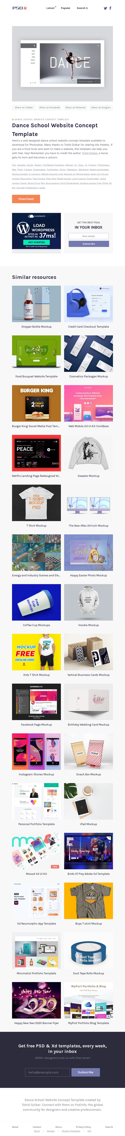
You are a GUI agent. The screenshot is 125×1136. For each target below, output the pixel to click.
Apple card (95, 174)
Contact (37, 1127)
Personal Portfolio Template (36, 824)
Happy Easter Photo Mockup (88, 575)
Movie (37, 1131)
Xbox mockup (39, 178)
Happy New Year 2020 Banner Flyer (36, 1023)
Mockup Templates (71, 1131)
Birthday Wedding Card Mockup (88, 724)
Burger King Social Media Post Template (36, 426)
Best (54, 178)
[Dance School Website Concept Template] (62, 63)
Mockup (51, 1131)
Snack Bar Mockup (88, 774)
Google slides (93, 178)
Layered (16, 178)
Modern (38, 165)
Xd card (104, 174)
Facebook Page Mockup (36, 724)
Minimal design (83, 174)
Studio (42, 187)
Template (21, 165)
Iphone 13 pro (34, 183)
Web (14, 169)
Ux (75, 165)
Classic (23, 183)
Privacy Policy (83, 1127)
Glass (48, 178)
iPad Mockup (88, 824)
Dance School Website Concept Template (42, 119)
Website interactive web (52, 174)
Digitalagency (32, 187)
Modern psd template (99, 169)
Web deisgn (83, 169)
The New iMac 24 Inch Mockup (88, 525)
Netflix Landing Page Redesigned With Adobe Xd (36, 476)
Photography (103, 165)
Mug (43, 183)
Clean (80, 165)
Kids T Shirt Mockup (36, 675)
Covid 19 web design (69, 183)
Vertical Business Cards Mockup (89, 675)
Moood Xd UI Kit (36, 874)
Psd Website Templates (53, 165)
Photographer (39, 169)
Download (26, 199)
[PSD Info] (20, 8)
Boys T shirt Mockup (88, 923)
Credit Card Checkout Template (88, 326)
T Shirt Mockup (36, 525)
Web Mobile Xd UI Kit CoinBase (89, 426)
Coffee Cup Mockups (36, 625)
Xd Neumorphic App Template (36, 923)
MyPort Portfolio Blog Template (88, 1023)
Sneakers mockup (88, 183)
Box (13, 187)
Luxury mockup (79, 178)
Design (30, 165)
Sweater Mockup (88, 476)
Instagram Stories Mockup (36, 774)
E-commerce (35, 174)
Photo (20, 169)
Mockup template (20, 174)
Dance (63, 169)
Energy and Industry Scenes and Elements (36, 575)
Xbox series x (26, 178)
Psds (99, 183)
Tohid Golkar (89, 153)
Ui (86, 165)
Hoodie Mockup (88, 625)
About (15, 1127)
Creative (92, 165)
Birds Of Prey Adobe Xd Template (89, 874)
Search (109, 1127)
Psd (13, 165)
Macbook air (69, 174)
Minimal (69, 165)
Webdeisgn (72, 169)
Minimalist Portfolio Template (36, 973)
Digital (105, 183)
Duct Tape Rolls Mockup (88, 973)
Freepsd (28, 169)
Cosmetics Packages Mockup (88, 376)
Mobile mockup (64, 178)
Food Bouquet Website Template (36, 376)
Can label (20, 187)
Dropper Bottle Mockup (36, 326)
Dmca (59, 1127)
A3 (110, 183)
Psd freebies (52, 169)
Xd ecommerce (52, 183)
